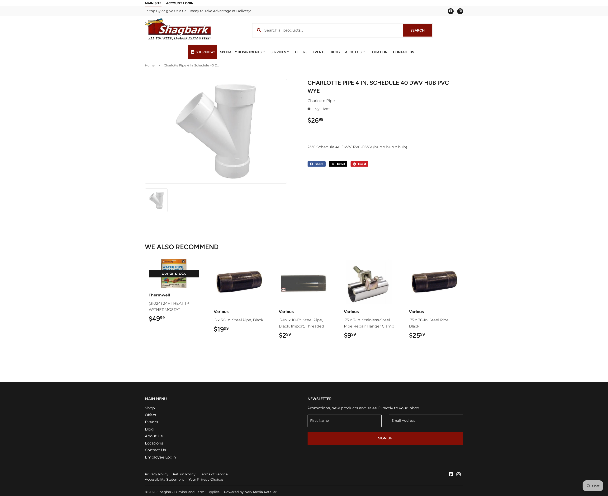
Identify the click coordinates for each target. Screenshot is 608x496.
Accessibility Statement (164, 479)
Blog (335, 52)
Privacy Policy (156, 474)
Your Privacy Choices (206, 479)
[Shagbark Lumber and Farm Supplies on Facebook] (451, 475)
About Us (353, 52)
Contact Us (403, 52)
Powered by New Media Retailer (250, 492)
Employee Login (160, 457)
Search (421, 30)
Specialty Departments (241, 52)
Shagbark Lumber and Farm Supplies (188, 492)
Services (279, 52)
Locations (154, 443)
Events (319, 52)
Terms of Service (214, 474)
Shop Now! (205, 52)
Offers (301, 52)
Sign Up (385, 438)
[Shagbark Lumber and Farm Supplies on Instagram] (458, 475)
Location (379, 52)
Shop (150, 408)
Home (150, 65)
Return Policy (184, 474)
